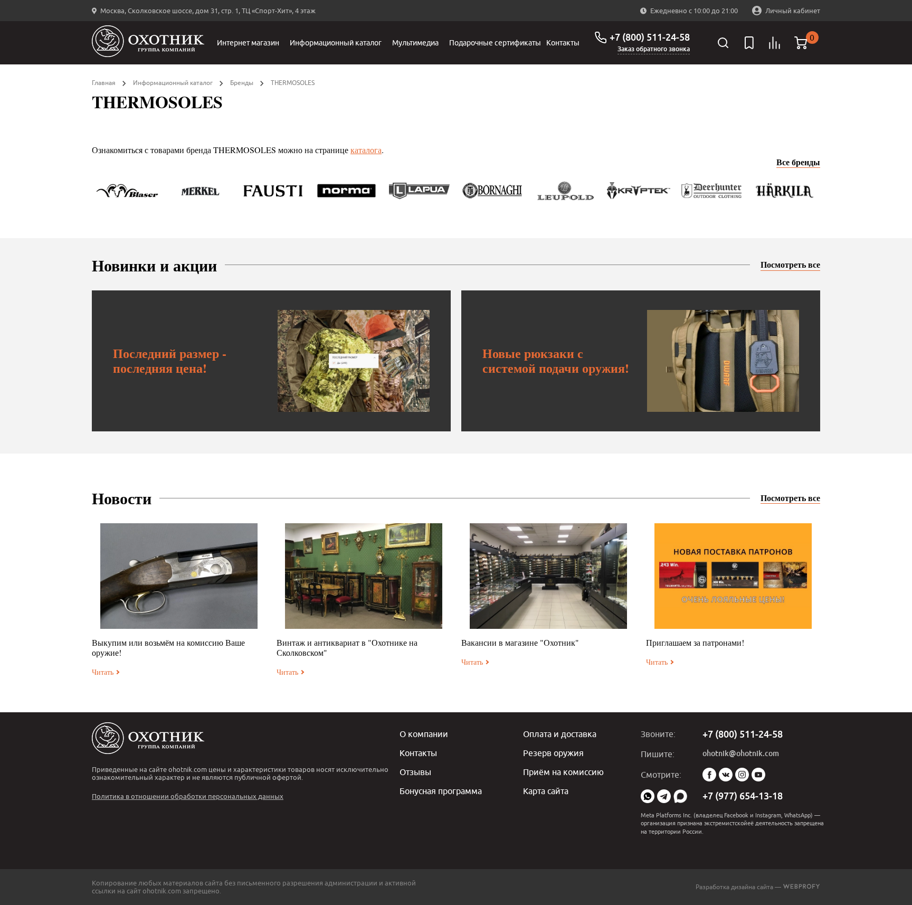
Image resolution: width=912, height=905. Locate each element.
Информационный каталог (336, 43)
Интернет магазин (248, 43)
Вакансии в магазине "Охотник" (520, 642)
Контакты (563, 43)
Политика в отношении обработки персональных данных (187, 796)
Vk (726, 774)
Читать (102, 672)
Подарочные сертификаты (495, 43)
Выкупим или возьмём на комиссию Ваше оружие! (168, 647)
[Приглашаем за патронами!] (733, 576)
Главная (104, 83)
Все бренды (798, 162)
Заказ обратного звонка (654, 49)
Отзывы (415, 772)
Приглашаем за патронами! (695, 642)
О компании (424, 734)
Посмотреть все (790, 264)
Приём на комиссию (563, 772)
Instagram (742, 774)
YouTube (758, 774)
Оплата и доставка (559, 734)
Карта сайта (545, 791)
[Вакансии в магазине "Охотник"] (548, 576)
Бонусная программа (441, 791)
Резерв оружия (553, 753)
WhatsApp (647, 796)
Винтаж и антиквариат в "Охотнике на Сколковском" (347, 647)
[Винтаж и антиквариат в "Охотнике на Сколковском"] (364, 576)
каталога (366, 149)
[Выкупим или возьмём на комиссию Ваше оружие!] (179, 576)
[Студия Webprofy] (801, 887)
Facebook (709, 774)
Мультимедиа (415, 43)
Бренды (241, 83)
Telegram (664, 796)
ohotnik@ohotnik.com (740, 753)
